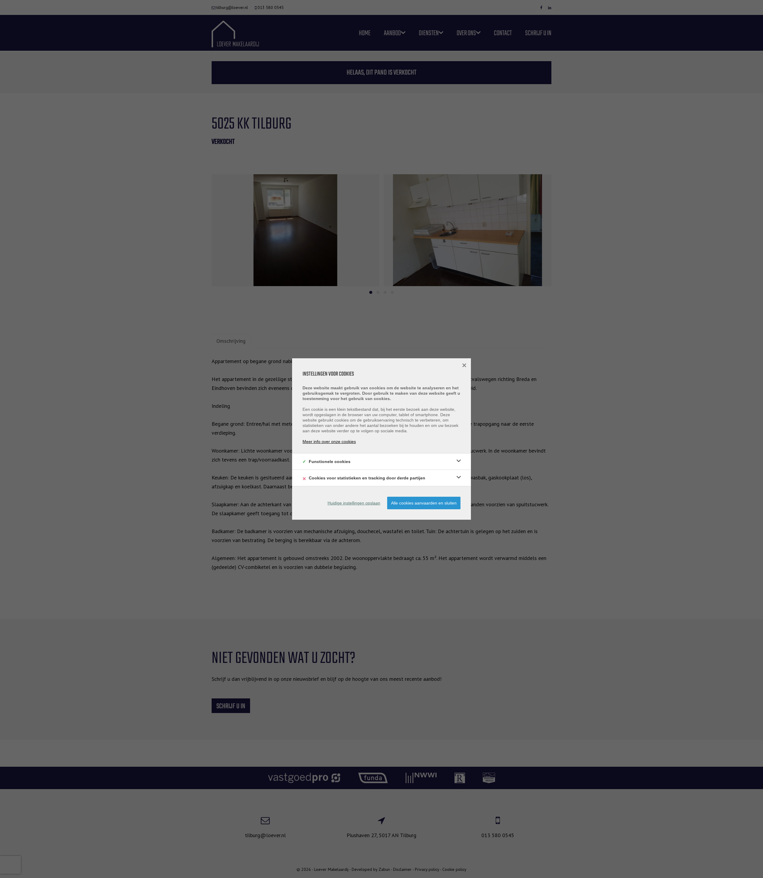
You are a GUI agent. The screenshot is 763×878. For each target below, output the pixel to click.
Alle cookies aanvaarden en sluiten (424, 503)
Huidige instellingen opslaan (354, 503)
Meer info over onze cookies (329, 441)
